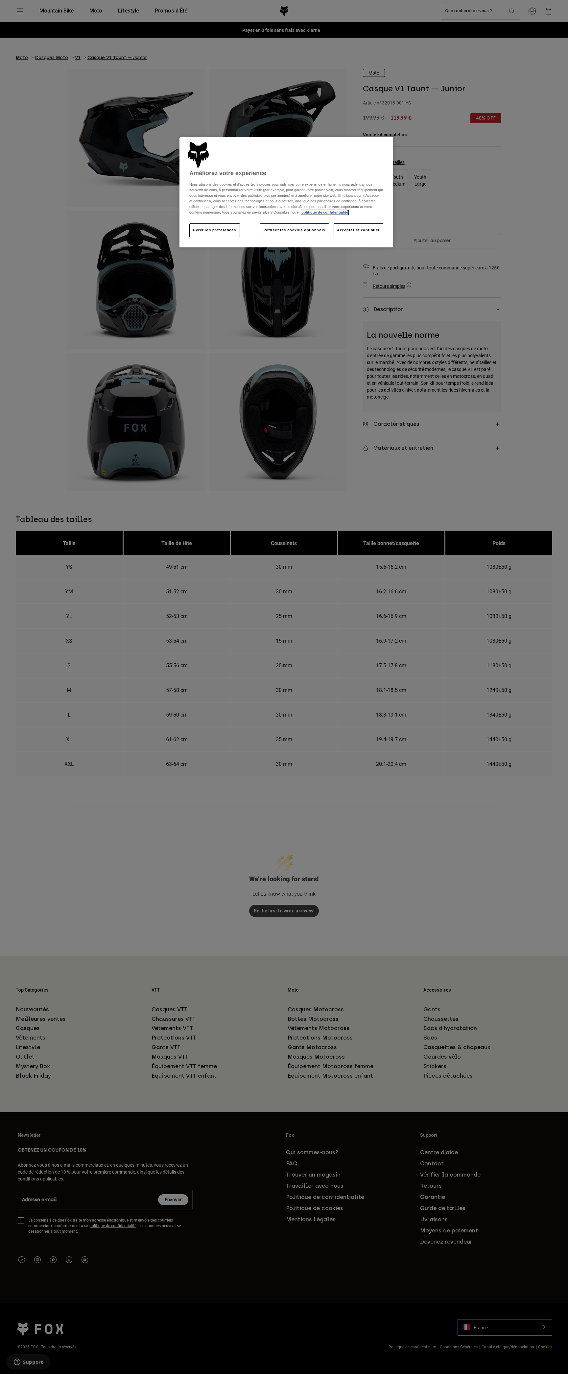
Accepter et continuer (358, 230)
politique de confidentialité (324, 212)
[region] (286, 192)
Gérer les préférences (214, 230)
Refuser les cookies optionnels (294, 230)
